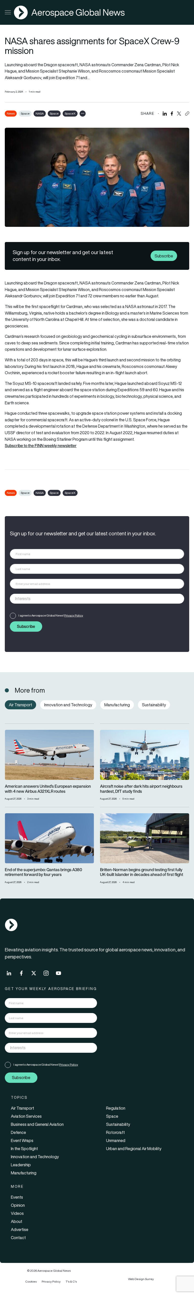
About (16, 1221)
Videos (17, 1213)
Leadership (21, 1165)
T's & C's (71, 1281)
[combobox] (97, 599)
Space (25, 113)
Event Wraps (22, 1140)
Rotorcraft (115, 1132)
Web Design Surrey (141, 1279)
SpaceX (70, 113)
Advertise (19, 1229)
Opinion (18, 1205)
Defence (18, 1132)
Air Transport (22, 1108)
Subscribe (164, 255)
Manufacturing (23, 1173)
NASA (40, 113)
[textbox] (92, 598)
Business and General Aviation (37, 1124)
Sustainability (118, 1124)
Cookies (31, 1281)
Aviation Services (26, 1116)
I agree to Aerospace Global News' (50, 615)
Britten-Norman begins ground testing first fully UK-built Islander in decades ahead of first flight (141, 872)
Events (17, 1197)
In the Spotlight (24, 1148)
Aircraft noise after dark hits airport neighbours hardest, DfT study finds (141, 789)
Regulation (115, 1108)
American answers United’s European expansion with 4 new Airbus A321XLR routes (48, 789)
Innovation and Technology (35, 1156)
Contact (18, 1237)
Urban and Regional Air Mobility (133, 1148)
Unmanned (115, 1140)
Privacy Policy (73, 615)
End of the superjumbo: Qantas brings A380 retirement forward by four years (43, 872)
